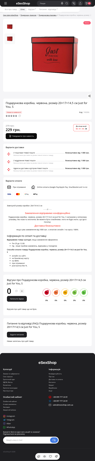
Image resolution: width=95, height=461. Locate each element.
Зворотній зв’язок (9, 410)
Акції (50, 391)
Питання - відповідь (48, 9)
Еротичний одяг (9, 379)
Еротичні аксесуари (10, 388)
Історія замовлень (9, 404)
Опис (22, 9)
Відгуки (32, 9)
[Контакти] (74, 3)
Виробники (53, 388)
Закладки (6, 407)
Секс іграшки (8, 377)
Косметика (7, 385)
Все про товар (11, 9)
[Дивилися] (38, 456)
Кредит (51, 385)
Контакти (52, 382)
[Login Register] (80, 3)
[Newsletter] (54, 440)
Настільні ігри (8, 391)
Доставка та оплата (56, 379)
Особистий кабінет (10, 401)
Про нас (52, 377)
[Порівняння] (56, 456)
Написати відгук (17, 299)
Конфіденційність (55, 374)
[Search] (62, 3)
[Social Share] (89, 96)
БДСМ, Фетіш (8, 382)
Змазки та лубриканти (11, 374)
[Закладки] (50, 456)
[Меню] (5, 3)
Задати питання (17, 334)
